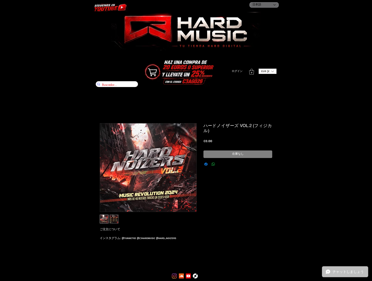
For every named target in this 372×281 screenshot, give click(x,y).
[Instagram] (174, 275)
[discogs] (195, 275)
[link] (251, 72)
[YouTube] (188, 275)
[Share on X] (220, 164)
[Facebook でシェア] (206, 164)
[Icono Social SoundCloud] (181, 275)
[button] (267, 71)
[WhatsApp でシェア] (213, 164)
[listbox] (267, 71)
